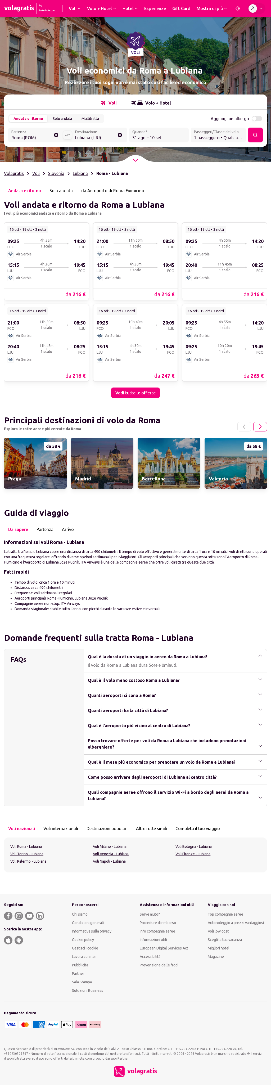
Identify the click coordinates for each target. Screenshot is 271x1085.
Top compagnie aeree (225, 914)
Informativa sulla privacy (91, 931)
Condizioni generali (88, 923)
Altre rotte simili (151, 828)
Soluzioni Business (87, 990)
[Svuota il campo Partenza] (56, 135)
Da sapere (18, 529)
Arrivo (68, 529)
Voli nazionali (21, 828)
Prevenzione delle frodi (159, 965)
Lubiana (80, 173)
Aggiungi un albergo (230, 118)
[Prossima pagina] (260, 426)
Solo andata (62, 118)
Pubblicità (80, 965)
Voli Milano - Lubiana (110, 846)
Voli (36, 173)
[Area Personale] (256, 8)
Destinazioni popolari (107, 828)
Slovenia (56, 173)
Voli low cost (218, 931)
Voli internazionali (60, 828)
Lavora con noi (84, 957)
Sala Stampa (82, 982)
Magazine (216, 957)
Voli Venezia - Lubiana (111, 854)
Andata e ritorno (28, 118)
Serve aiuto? (150, 914)
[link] (46, 261)
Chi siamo (80, 914)
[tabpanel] (135, 296)
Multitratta (90, 118)
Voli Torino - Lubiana (26, 854)
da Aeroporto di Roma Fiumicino (112, 190)
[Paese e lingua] (237, 8)
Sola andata (61, 190)
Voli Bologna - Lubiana (193, 846)
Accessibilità (150, 957)
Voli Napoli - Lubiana (109, 861)
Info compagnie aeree (157, 931)
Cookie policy (83, 940)
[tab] (108, 103)
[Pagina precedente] (244, 426)
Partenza (45, 529)
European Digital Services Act (164, 948)
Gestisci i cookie (85, 948)
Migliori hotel (218, 948)
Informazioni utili (153, 940)
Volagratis (14, 173)
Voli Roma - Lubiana (26, 846)
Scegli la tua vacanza (225, 940)
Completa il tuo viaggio (197, 828)
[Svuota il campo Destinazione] (120, 135)
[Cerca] (255, 135)
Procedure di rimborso (158, 923)
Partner (78, 973)
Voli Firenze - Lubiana (192, 854)
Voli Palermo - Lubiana (28, 861)
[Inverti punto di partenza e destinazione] (67, 135)
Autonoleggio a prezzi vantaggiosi (236, 923)
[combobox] (35, 135)
